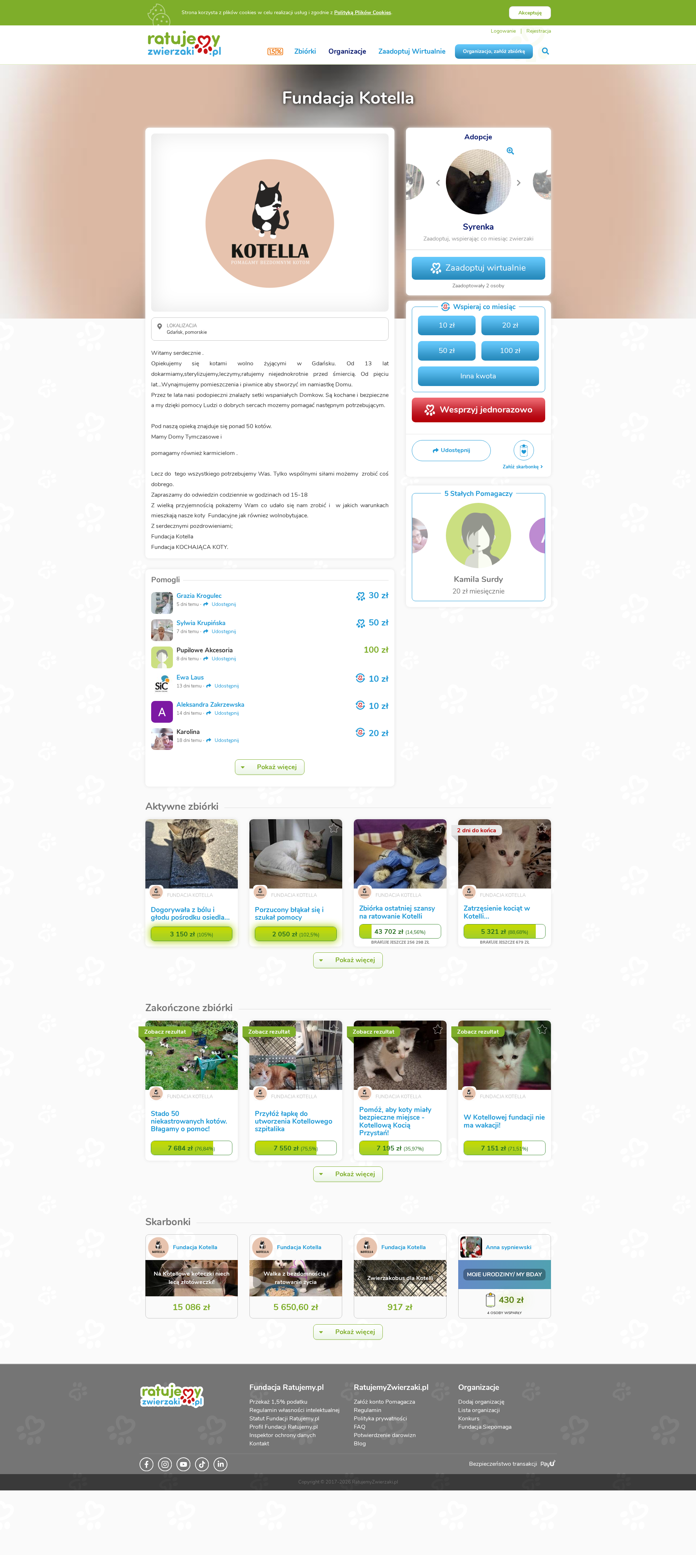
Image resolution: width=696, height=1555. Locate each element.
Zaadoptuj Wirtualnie (412, 51)
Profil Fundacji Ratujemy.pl (283, 1427)
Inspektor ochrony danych (282, 1435)
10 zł (447, 325)
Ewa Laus (190, 677)
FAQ (359, 1427)
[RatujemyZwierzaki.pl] (184, 43)
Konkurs (469, 1419)
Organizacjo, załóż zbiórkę (494, 51)
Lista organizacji (479, 1410)
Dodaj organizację (481, 1402)
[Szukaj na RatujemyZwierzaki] (546, 51)
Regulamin (367, 1410)
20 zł (510, 325)
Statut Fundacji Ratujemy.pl (284, 1419)
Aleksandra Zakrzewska (210, 705)
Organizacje (347, 51)
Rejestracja (538, 31)
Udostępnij (223, 604)
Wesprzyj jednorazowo (486, 409)
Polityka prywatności (380, 1419)
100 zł (510, 351)
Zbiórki (305, 51)
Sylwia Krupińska (201, 623)
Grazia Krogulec (199, 596)
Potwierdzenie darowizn (385, 1435)
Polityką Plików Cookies (362, 12)
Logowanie (503, 31)
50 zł (447, 351)
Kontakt (259, 1444)
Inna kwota (478, 376)
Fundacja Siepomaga (484, 1427)
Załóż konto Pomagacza (384, 1402)
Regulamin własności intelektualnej (294, 1410)
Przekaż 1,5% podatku (278, 1402)
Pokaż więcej (277, 767)
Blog (360, 1444)
